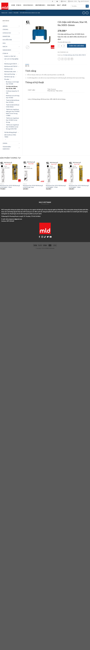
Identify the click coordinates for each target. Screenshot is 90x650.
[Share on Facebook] (59, 58)
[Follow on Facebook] (39, 237)
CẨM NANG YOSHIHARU (19, 10)
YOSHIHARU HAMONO (7, 148)
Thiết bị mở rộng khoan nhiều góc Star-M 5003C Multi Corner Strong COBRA (13, 112)
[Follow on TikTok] (45, 237)
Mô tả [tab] (27, 66)
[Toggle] (19, 26)
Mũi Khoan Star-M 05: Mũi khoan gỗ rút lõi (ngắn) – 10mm (79, 186)
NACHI (5, 46)
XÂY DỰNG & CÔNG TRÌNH (10, 136)
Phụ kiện (6, 79)
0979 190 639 (10, 221)
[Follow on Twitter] (48, 237)
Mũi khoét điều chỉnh (10, 71)
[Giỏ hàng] (57, 1)
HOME (13, 5)
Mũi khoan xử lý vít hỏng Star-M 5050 (12, 96)
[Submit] (87, 6)
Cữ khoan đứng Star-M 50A (12, 92)
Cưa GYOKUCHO (28, 5)
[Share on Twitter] (62, 58)
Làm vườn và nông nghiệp (11, 59)
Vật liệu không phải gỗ (10, 132)
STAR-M (18, 5)
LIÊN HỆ (64, 5)
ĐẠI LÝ (59, 5)
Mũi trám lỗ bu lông (9, 74)
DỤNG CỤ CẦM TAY (10, 56)
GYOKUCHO (7, 33)
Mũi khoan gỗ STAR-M (10, 64)
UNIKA (5, 143)
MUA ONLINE (51, 5)
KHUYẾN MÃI (7, 39)
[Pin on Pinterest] (68, 58)
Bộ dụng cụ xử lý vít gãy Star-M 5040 (12, 83)
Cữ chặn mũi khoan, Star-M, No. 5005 (12, 87)
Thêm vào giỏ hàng (76, 46)
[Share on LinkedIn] (71, 58)
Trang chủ (4, 12)
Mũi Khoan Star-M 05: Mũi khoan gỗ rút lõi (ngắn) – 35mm (10, 186)
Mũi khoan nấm (8, 69)
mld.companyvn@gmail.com (14, 219)
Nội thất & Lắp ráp (9, 76)
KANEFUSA (6, 36)
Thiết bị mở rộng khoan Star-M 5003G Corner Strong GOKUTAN (12, 127)
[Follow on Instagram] (42, 237)
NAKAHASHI (7, 50)
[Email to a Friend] (65, 58)
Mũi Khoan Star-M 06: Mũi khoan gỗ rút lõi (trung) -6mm (33, 186)
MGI (4, 43)
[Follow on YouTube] (51, 237)
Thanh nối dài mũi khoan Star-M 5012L (12, 101)
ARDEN (5, 26)
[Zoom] (27, 47)
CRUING (5, 29)
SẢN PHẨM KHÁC (40, 5)
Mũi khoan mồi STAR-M (10, 66)
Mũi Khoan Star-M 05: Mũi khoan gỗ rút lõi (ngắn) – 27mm (56, 186)
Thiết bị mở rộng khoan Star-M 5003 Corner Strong (12, 120)
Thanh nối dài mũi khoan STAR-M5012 (12, 106)
